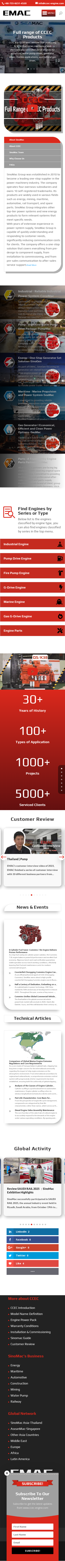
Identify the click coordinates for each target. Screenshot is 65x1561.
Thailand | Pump (17, 859)
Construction (19, 1383)
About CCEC (15, 146)
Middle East (19, 1441)
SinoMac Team (16, 152)
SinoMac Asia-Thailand (26, 1422)
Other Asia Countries (25, 1435)
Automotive (19, 1377)
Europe (15, 1447)
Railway (16, 1401)
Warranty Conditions (25, 1326)
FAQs (12, 165)
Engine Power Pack (23, 1320)
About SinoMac (16, 140)
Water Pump (19, 1395)
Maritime (17, 1371)
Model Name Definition (27, 1314)
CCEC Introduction (23, 1308)
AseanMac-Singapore (25, 1429)
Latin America (20, 1459)
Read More (31, 265)
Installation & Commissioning (31, 1332)
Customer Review (23, 1344)
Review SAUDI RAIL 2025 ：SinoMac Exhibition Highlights (30, 1190)
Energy (15, 1365)
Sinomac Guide (21, 1338)
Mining (15, 1389)
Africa (15, 1453)
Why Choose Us (16, 158)
